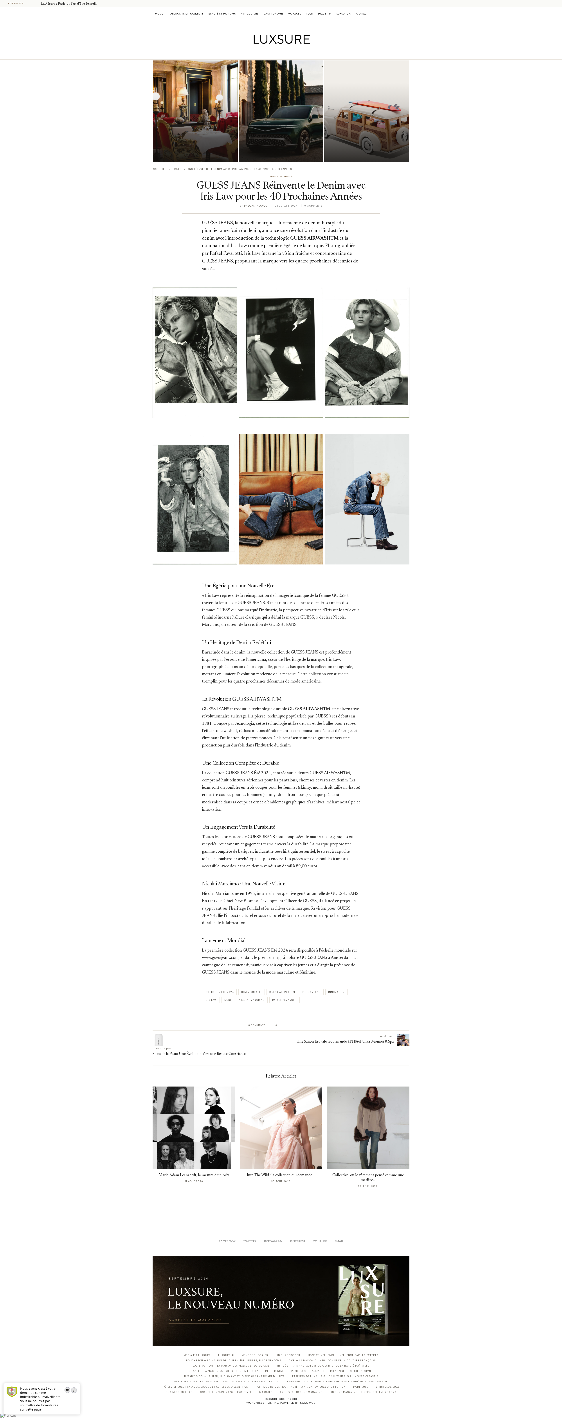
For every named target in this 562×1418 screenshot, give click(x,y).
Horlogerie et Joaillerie (186, 13)
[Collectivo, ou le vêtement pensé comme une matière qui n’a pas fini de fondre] (368, 1128)
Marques (265, 1392)
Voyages (294, 13)
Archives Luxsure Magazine (301, 1392)
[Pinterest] (284, 53)
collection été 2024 (219, 992)
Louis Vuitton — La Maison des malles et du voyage (231, 1365)
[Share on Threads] (306, 1025)
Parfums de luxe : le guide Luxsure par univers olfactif (335, 1376)
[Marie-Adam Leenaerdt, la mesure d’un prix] (194, 1128)
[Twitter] (272, 53)
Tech (309, 13)
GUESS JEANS (312, 992)
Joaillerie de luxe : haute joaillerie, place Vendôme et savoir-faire (337, 1381)
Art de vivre (249, 13)
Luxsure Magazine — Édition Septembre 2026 (363, 1392)
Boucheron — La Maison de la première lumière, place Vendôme (233, 1360)
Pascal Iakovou (256, 206)
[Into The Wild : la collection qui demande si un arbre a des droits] (281, 1128)
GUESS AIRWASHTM (282, 992)
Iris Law (211, 1000)
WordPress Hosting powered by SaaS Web (281, 1403)
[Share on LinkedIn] (297, 1025)
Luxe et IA (325, 13)
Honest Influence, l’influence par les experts (343, 1355)
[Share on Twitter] (289, 1025)
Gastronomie (273, 13)
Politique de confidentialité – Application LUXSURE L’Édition (301, 1387)
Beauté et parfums (222, 13)
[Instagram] (278, 53)
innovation (336, 992)
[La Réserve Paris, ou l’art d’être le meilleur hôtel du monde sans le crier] (195, 111)
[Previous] (31, 3)
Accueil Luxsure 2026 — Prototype (226, 1392)
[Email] (296, 53)
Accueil (158, 169)
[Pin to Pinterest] (293, 1025)
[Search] (407, 13)
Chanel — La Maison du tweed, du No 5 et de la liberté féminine (236, 1371)
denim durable (251, 992)
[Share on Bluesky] (310, 1025)
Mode (159, 13)
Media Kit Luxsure (197, 1355)
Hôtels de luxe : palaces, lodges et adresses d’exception (205, 1387)
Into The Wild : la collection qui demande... (281, 1175)
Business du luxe (179, 1392)
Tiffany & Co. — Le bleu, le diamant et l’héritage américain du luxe (234, 1376)
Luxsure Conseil (288, 1355)
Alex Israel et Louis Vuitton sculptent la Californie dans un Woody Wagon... (361, 142)
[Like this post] (279, 1025)
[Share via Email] (314, 1025)
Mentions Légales (255, 1355)
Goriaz (361, 13)
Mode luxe (360, 1387)
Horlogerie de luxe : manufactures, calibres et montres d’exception (226, 1381)
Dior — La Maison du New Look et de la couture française (332, 1360)
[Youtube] (290, 53)
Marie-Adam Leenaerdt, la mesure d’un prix (194, 1175)
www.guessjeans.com (220, 958)
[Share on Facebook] (285, 1025)
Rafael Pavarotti (284, 1000)
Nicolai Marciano (252, 1000)
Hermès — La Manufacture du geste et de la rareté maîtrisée (323, 1365)
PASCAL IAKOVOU (175, 154)
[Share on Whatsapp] (302, 1025)
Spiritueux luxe (388, 1387)
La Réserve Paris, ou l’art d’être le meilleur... (72, 3)
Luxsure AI (344, 13)
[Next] (36, 3)
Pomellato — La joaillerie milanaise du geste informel (332, 1371)
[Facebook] (266, 53)
